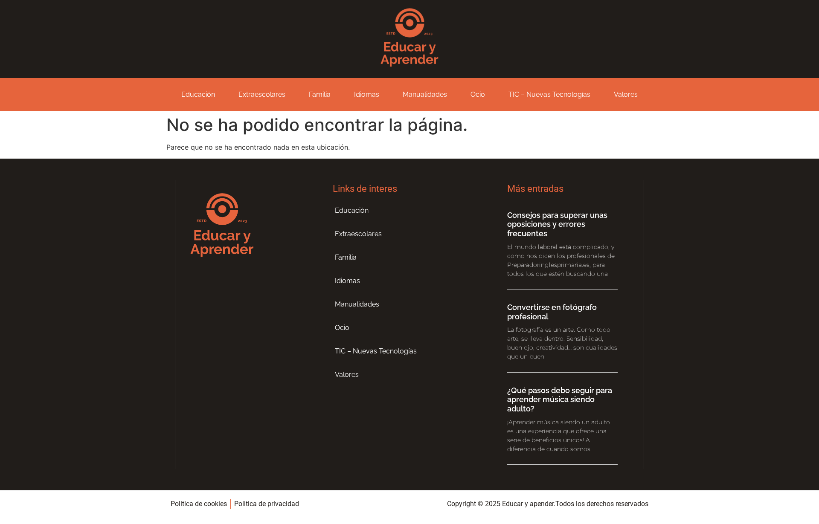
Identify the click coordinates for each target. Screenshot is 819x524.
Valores (626, 94)
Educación (198, 94)
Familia (320, 94)
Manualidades (425, 94)
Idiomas (366, 94)
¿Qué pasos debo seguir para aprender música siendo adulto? (559, 399)
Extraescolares (261, 94)
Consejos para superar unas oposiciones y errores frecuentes (557, 224)
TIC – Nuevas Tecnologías (549, 94)
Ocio (477, 94)
